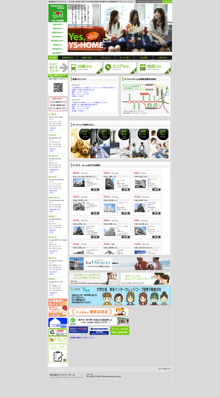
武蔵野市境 (120, 319)
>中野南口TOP (54, 170)
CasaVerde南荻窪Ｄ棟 (92, 316)
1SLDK (88, 318)
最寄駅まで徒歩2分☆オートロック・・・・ (123, 277)
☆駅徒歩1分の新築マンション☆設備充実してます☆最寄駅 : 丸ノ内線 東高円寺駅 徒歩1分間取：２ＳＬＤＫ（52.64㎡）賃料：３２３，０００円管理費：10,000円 (90, 107)
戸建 (113, 310)
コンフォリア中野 (153, 316)
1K (148, 272)
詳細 (95, 256)
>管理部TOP (53, 293)
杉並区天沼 (120, 297)
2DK (118, 248)
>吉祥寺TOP (53, 251)
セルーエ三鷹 (121, 246)
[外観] (97, 141)
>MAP (51, 130)
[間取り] (142, 141)
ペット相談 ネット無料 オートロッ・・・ (153, 277)
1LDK (149, 248)
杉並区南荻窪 (151, 273)
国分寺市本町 (151, 295)
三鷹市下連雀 (121, 249)
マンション (84, 239)
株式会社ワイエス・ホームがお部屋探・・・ (153, 253)
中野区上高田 (151, 319)
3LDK (118, 296)
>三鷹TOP (52, 128)
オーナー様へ (124, 57)
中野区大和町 (90, 270)
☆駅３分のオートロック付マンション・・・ (153, 299)
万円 (76, 239)
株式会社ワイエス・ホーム (57, 1)
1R (117, 272)
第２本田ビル (151, 292)
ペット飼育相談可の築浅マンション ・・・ (92, 273)
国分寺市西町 (151, 250)
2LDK (87, 247)
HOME (53, 57)
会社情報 (143, 57)
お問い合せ (162, 57)
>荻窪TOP (52, 230)
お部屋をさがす (67, 57)
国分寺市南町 (121, 274)
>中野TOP (52, 149)
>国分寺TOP (53, 272)
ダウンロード (105, 57)
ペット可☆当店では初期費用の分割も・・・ (122, 301)
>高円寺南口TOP (54, 209)
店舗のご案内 (86, 57)
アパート (144, 239)
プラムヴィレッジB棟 (92, 245)
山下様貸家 (120, 316)
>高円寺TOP (53, 191)
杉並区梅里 (89, 248)
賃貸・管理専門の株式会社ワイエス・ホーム (57, 13)
